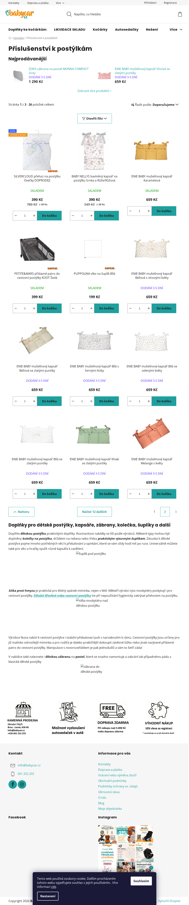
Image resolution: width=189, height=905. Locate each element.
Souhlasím (141, 881)
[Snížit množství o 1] (15, 215)
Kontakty (13, 3)
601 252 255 (26, 774)
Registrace (170, 2)
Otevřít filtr (94, 118)
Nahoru (23, 512)
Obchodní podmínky (112, 781)
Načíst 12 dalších (94, 512)
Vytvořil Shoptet (169, 901)
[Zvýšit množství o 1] (34, 215)
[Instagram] (22, 784)
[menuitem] (27, 29)
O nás (102, 798)
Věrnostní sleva (109, 792)
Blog (101, 803)
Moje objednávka (110, 809)
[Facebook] (12, 784)
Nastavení (47, 896)
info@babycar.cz (29, 765)
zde (53, 887)
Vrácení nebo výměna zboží (117, 775)
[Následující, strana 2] (165, 512)
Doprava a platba (38, 3)
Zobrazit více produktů (93, 91)
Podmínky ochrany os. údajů (118, 786)
